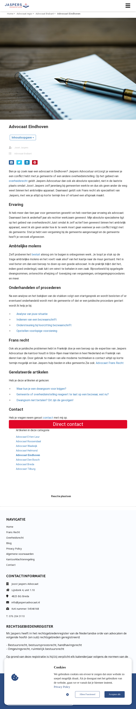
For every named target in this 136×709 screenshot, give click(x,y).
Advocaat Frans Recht (110, 363)
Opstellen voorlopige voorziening (36, 331)
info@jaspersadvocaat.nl (26, 602)
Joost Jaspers (21, 147)
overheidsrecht (18, 181)
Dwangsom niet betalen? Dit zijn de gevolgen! (44, 400)
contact (48, 417)
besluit (36, 254)
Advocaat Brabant (23, 153)
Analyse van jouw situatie (32, 314)
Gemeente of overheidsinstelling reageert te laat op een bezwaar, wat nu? (62, 394)
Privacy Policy (62, 686)
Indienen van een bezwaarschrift (36, 319)
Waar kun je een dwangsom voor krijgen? (41, 388)
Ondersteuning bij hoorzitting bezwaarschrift (44, 325)
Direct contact (68, 424)
